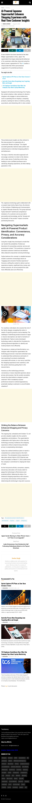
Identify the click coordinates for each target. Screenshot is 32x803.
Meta (3, 778)
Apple (10, 761)
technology (16, 784)
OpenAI (21, 778)
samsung (4, 781)
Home (2, 8)
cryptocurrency (24, 764)
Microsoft (9, 778)
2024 (15, 758)
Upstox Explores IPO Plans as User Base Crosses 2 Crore (16, 77)
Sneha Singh (6, 24)
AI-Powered (5, 520)
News (15, 778)
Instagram (16, 772)
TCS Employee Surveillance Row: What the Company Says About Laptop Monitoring (14, 86)
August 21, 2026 (13, 588)
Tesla (23, 784)
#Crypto (4, 758)
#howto (10, 758)
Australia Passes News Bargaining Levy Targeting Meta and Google (16, 82)
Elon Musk (25, 766)
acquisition (22, 758)
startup (27, 781)
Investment (24, 772)
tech (10, 784)
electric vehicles (15, 766)
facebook (12, 769)
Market (18, 775)
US (26, 787)
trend (9, 787)
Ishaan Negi (5, 588)
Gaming (25, 769)
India (9, 772)
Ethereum (4, 769)
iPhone (8, 775)
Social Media (12, 781)
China (16, 764)
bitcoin (4, 764)
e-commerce (5, 766)
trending (15, 787)
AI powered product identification (14, 518)
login (6, 686)
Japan (17, 520)
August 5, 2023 (16, 24)
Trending (7, 8)
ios (3, 775)
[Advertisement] (16, 122)
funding (19, 769)
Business (10, 764)
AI (23, 63)
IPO (13, 775)
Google (4, 772)
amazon (4, 761)
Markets (24, 775)
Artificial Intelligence (19, 761)
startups (4, 784)
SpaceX (21, 781)
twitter (21, 787)
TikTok (4, 787)
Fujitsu (12, 520)
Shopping (24, 520)
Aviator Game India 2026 (9, 750)
